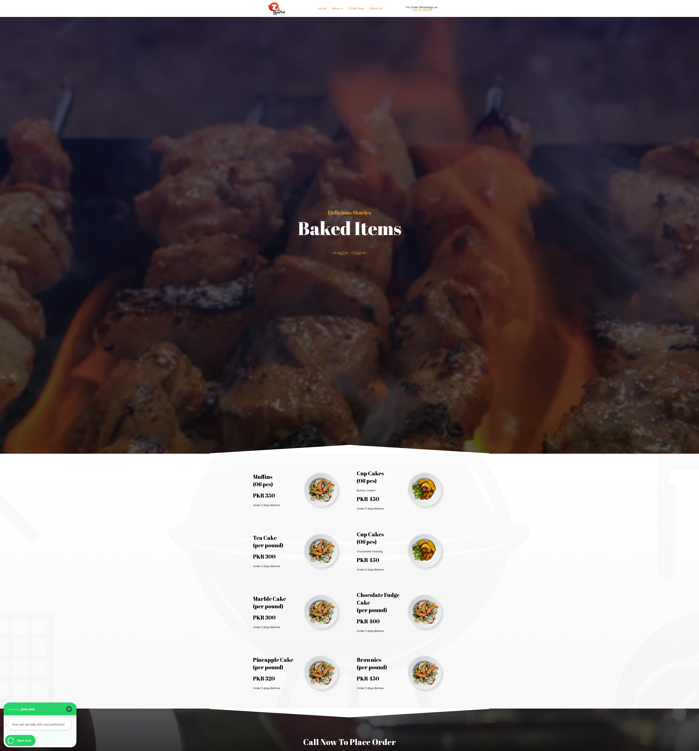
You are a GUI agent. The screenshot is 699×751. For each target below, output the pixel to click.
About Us (376, 8)
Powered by (14, 709)
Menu (336, 8)
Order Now (356, 8)
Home (322, 8)
